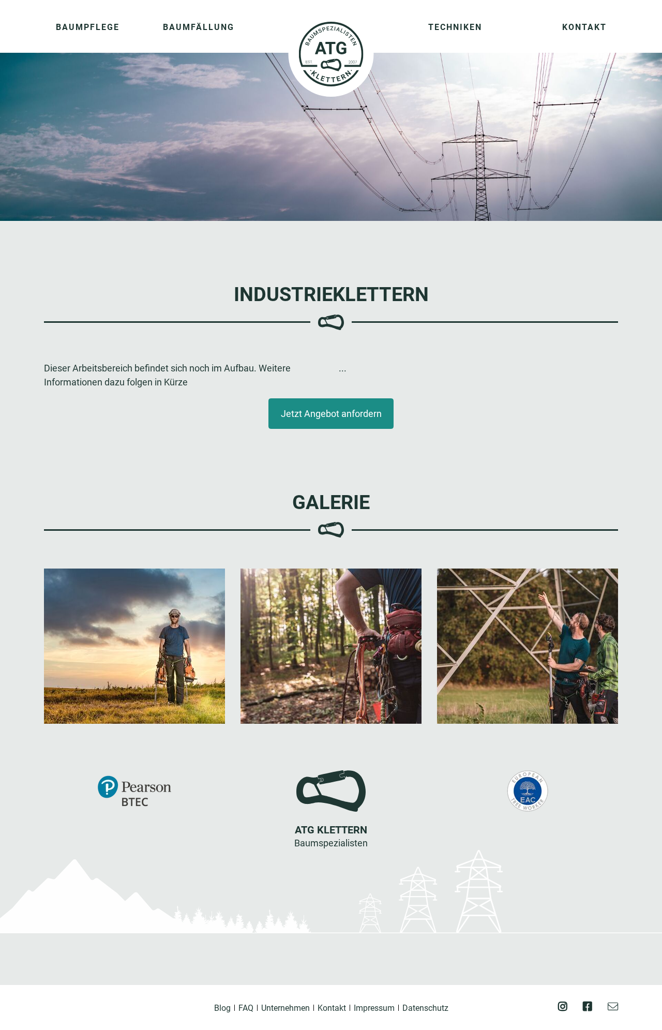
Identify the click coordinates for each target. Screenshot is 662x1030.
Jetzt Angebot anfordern (331, 413)
